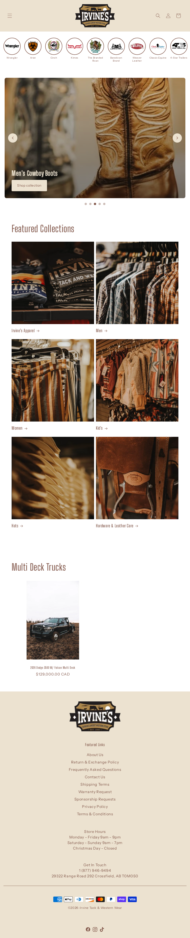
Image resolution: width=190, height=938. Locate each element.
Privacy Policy (95, 806)
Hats (15, 525)
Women (17, 428)
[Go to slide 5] (104, 204)
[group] (12, 48)
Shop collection (29, 185)
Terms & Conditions (95, 814)
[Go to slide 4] (99, 204)
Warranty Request (95, 791)
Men (99, 330)
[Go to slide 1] (86, 204)
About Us (95, 754)
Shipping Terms (94, 784)
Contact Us (95, 777)
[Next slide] (177, 138)
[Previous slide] (12, 138)
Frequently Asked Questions (95, 769)
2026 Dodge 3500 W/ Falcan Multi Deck (52, 667)
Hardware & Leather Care (114, 525)
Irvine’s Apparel (23, 330)
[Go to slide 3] (95, 204)
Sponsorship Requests (95, 799)
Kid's (99, 428)
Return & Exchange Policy (95, 762)
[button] (10, 16)
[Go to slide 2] (90, 204)
